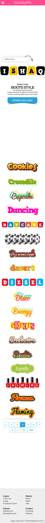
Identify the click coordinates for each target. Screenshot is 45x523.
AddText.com (8, 511)
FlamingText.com (9, 513)
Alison (28, 498)
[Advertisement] (22, 31)
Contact (29, 508)
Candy (5, 501)
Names (29, 496)
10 (24, 430)
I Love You (7, 498)
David (28, 501)
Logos (6, 496)
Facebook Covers (10, 503)
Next (31, 430)
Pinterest (29, 513)
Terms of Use (19, 521)
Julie (27, 503)
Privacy (13, 521)
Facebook (29, 511)
